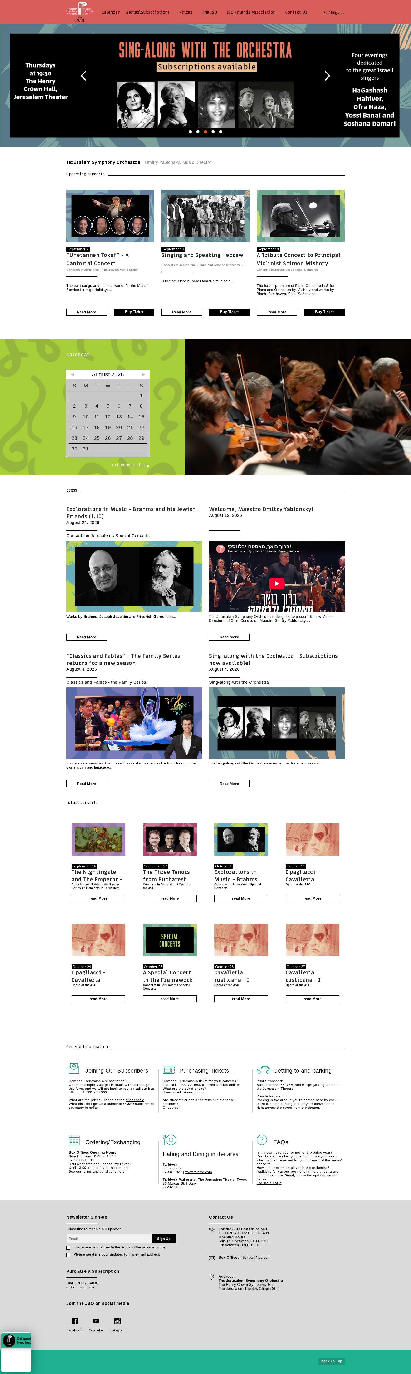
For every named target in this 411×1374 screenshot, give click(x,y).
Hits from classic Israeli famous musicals (195, 281)
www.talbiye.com (198, 1172)
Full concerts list (128, 465)
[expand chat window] (85, 1250)
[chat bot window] (48, 1309)
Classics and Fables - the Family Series (106, 682)
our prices (195, 1092)
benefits (91, 1107)
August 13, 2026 (261, 512)
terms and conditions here (104, 1171)
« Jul (72, 374)
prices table (135, 1100)
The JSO (209, 12)
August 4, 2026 (123, 662)
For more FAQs (269, 1183)
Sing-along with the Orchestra (219, 265)
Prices (185, 12)
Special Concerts (305, 269)
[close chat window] (91, 1250)
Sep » (144, 374)
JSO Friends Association (251, 12)
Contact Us (296, 12)
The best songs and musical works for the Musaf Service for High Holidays (106, 288)
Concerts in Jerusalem (83, 269)
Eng (334, 12)
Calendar (111, 12)
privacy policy (153, 1247)
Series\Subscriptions (148, 12)
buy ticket (134, 312)
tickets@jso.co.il (256, 1257)
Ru (325, 12)
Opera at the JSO (298, 884)
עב (343, 12)
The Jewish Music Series (120, 269)
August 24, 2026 (131, 515)
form (79, 1088)
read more (86, 312)
